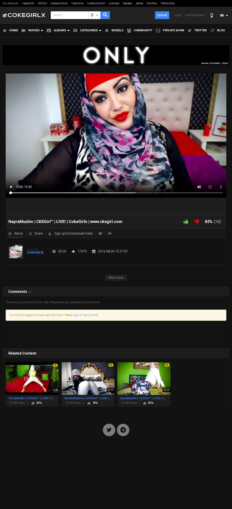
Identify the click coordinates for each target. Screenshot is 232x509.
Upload (162, 15)
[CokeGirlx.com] (25, 15)
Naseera (127, 3)
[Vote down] (196, 221)
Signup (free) (90, 315)
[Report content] (109, 233)
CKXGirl (42, 3)
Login (76, 315)
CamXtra (152, 3)
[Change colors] (211, 15)
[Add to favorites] (100, 233)
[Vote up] (186, 221)
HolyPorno (77, 3)
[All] (94, 15)
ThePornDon (167, 3)
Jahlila (139, 3)
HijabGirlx (28, 3)
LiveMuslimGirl (96, 3)
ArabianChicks (59, 3)
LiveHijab (114, 3)
